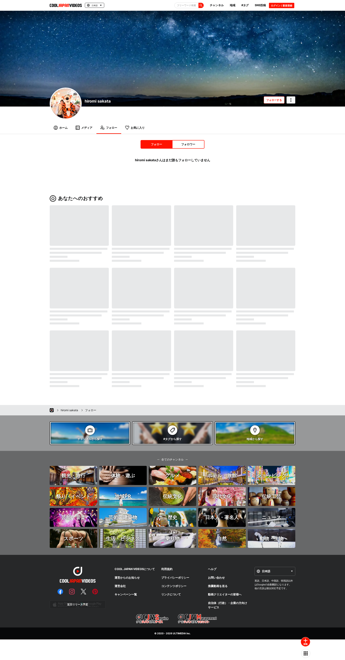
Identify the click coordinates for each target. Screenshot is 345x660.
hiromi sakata (98, 101)
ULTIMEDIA (179, 633)
